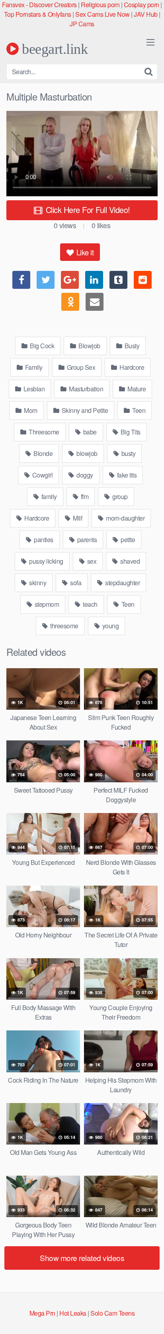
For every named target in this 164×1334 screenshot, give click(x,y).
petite (127, 539)
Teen (138, 410)
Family (33, 367)
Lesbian (33, 388)
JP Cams (82, 23)
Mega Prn (42, 1313)
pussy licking (45, 561)
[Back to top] (150, 1316)
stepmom (46, 604)
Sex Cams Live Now (102, 14)
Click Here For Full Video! (86, 209)
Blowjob (88, 345)
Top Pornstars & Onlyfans (37, 14)
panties (43, 539)
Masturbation (85, 388)
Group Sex (80, 367)
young (110, 625)
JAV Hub (146, 14)
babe (89, 431)
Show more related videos (82, 1257)
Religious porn (100, 4)
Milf (77, 518)
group (119, 496)
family (48, 496)
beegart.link (53, 48)
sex (91, 561)
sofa (75, 582)
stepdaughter (122, 582)
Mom (30, 410)
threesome (63, 625)
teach (90, 604)
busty (127, 453)
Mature (136, 388)
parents (86, 539)
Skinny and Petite (84, 410)
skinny (37, 582)
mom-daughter (125, 518)
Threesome (43, 431)
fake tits (126, 475)
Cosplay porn (141, 4)
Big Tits (130, 431)
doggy (84, 475)
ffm (83, 496)
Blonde (42, 453)
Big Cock (42, 345)
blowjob (86, 453)
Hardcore (131, 367)
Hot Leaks (72, 1313)
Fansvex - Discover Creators (39, 4)
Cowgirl (42, 475)
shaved (129, 561)
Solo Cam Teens (112, 1313)
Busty (131, 345)
